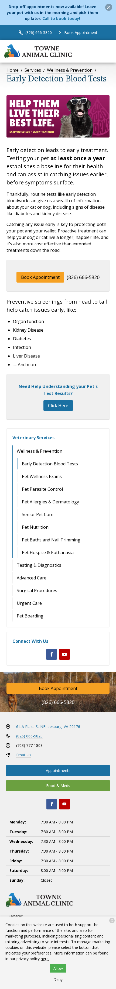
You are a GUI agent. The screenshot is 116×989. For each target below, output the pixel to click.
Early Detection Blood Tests (50, 464)
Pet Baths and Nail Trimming (51, 540)
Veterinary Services (33, 438)
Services (33, 70)
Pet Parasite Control (42, 489)
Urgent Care (29, 603)
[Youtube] (64, 654)
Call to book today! (61, 18)
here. (45, 958)
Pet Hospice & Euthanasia (48, 552)
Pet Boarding (30, 616)
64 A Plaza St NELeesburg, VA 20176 (48, 726)
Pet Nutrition (35, 527)
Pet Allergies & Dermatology (50, 502)
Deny (58, 979)
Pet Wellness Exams (42, 476)
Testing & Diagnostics (39, 565)
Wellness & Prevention (70, 70)
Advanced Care (31, 578)
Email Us (23, 754)
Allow (58, 968)
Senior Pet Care (37, 514)
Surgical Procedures (37, 590)
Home (12, 70)
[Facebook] (51, 654)
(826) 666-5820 (83, 277)
